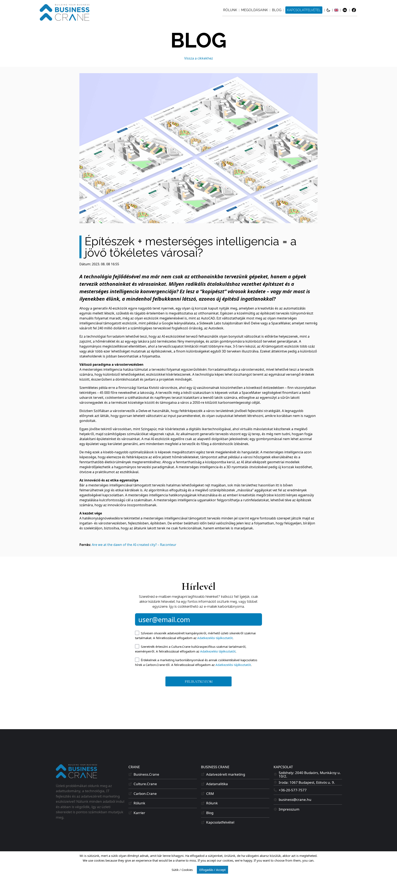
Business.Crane (146, 774)
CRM (210, 793)
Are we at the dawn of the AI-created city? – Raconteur (134, 544)
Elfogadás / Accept (212, 870)
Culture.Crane (145, 783)
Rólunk (230, 10)
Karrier (139, 812)
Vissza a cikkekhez (198, 58)
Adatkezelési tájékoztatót (215, 638)
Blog (276, 10)
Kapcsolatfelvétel (304, 10)
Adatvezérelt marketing (225, 774)
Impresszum (289, 809)
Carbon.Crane (145, 793)
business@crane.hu (295, 799)
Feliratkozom (199, 681)
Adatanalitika (217, 783)
